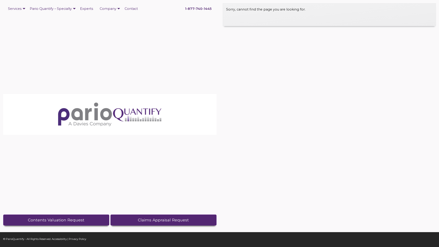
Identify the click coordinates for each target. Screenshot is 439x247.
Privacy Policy (77, 239)
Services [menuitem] (14, 9)
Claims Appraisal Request (163, 219)
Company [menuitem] (108, 9)
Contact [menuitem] (131, 9)
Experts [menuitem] (86, 9)
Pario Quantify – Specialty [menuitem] (51, 9)
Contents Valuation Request (56, 219)
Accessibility (59, 239)
